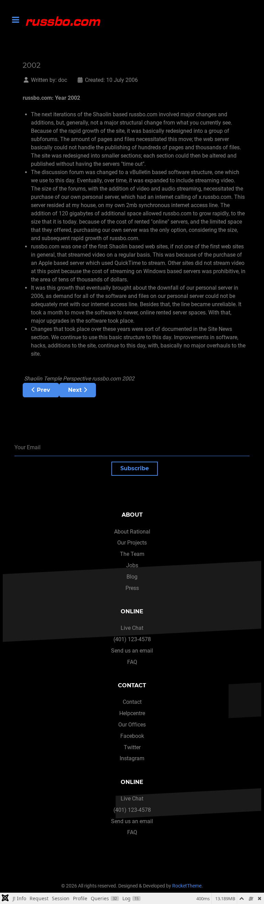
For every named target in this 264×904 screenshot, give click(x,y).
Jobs (132, 565)
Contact (132, 702)
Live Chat (132, 628)
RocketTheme (186, 886)
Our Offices (132, 724)
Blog (132, 576)
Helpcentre (132, 713)
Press (132, 588)
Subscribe (134, 468)
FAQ (132, 662)
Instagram (132, 758)
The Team (132, 554)
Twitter (132, 747)
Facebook (132, 736)
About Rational (132, 531)
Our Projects (132, 542)
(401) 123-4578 (132, 639)
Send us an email (132, 650)
